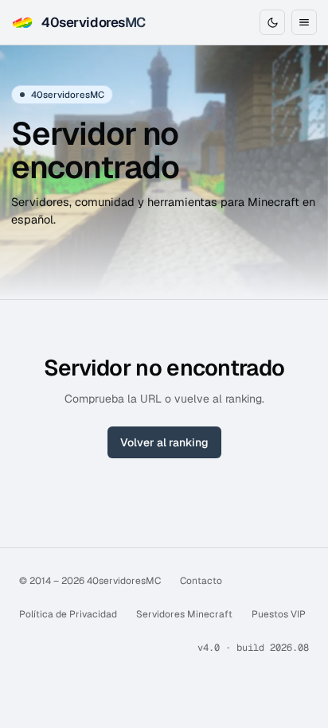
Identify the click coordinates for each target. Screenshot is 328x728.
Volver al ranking (164, 442)
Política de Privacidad (68, 614)
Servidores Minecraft (184, 614)
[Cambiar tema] (272, 22)
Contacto (201, 580)
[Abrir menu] (304, 22)
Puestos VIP (279, 614)
